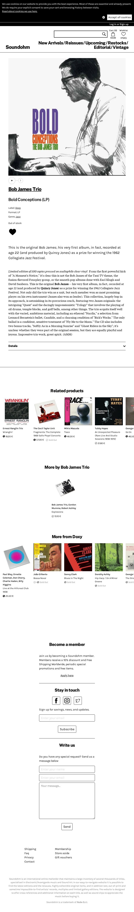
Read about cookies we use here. (19, 11)
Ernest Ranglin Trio (13, 428)
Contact (29, 861)
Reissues (74, 42)
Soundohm (18, 47)
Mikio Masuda (71, 428)
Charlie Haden (10, 581)
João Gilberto (40, 574)
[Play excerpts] (11, 180)
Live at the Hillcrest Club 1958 (16, 590)
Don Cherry (19, 577)
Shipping (30, 849)
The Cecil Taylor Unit (44, 428)
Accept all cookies (119, 17)
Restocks (117, 42)
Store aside (62, 853)
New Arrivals (50, 42)
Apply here (67, 675)
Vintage (120, 47)
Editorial (102, 47)
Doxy (18, 207)
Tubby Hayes (101, 428)
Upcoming (95, 42)
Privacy (29, 857)
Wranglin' (8, 432)
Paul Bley (7, 574)
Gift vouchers (63, 857)
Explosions (57, 511)
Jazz (18, 216)
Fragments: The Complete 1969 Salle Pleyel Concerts (47, 434)
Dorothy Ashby (102, 574)
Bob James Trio (24, 189)
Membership (63, 849)
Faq (26, 853)
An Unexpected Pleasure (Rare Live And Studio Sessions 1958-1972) (107, 435)
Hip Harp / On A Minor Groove (106, 580)
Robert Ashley (68, 508)
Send (67, 827)
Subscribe (67, 729)
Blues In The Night (73, 578)
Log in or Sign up (119, 24)
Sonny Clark (70, 574)
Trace (67, 432)
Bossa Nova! (40, 578)
